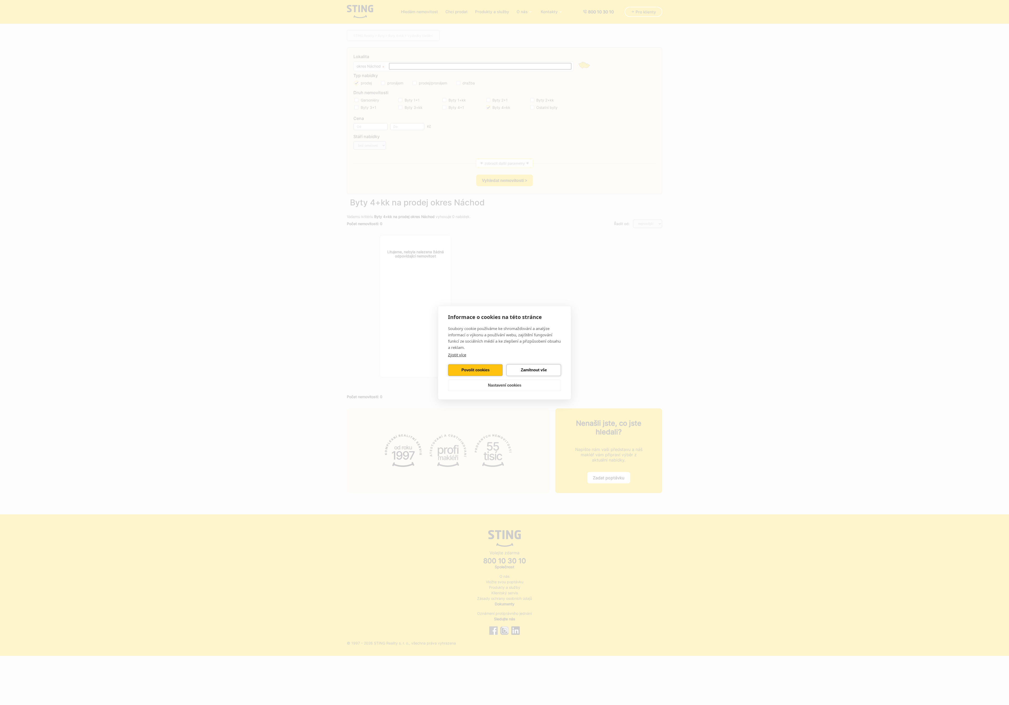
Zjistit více (457, 354)
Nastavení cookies (504, 385)
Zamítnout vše (534, 370)
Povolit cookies (475, 370)
